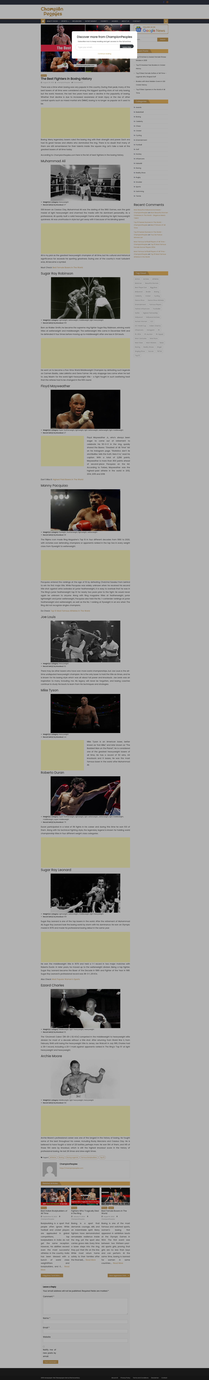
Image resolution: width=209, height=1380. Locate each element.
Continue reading (104, 54)
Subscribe (127, 47)
